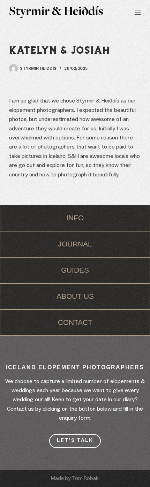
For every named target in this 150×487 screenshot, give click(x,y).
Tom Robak (85, 478)
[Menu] (138, 12)
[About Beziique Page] (75, 218)
